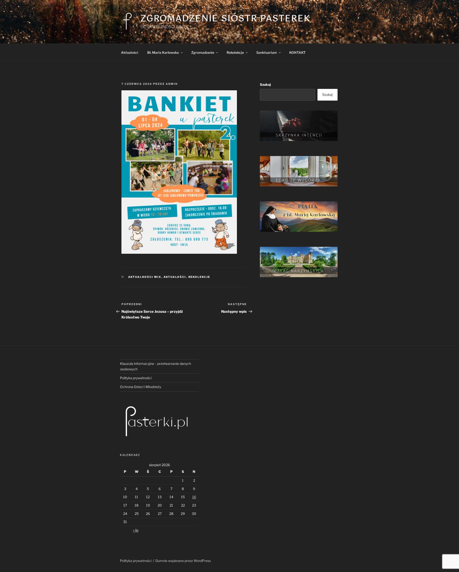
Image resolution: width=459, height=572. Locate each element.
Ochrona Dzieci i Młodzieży (140, 387)
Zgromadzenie (202, 52)
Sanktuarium (266, 52)
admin (172, 84)
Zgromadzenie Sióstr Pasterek (226, 19)
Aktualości (129, 52)
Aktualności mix (144, 277)
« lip (135, 530)
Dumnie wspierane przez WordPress (183, 561)
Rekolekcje (235, 52)
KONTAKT (297, 52)
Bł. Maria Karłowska (163, 52)
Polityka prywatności (136, 378)
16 (194, 497)
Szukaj (265, 84)
